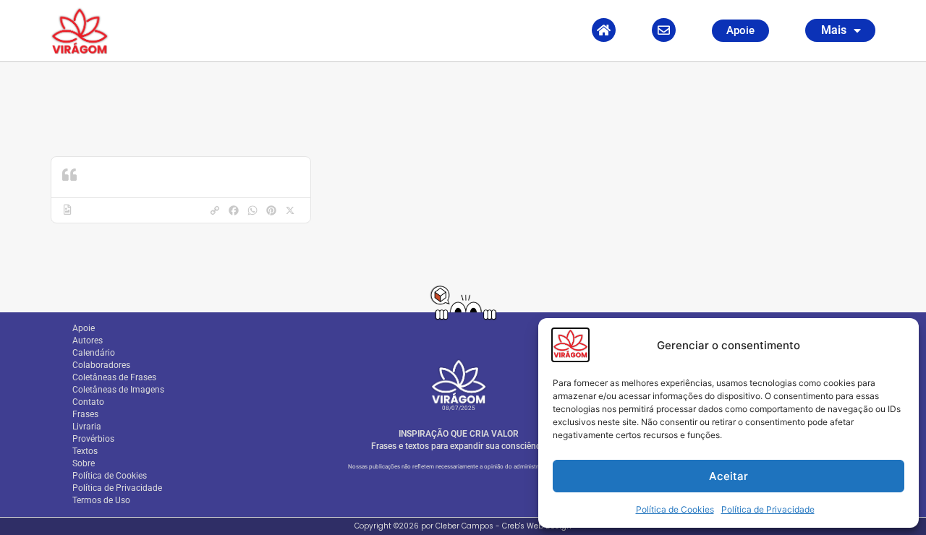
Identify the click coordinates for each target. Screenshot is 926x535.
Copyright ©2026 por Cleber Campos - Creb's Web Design (463, 526)
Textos (85, 451)
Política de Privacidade (768, 509)
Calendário (93, 353)
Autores (87, 340)
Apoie (83, 328)
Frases (85, 414)
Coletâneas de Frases (114, 377)
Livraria (86, 426)
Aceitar (728, 476)
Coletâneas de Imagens (118, 390)
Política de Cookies (675, 509)
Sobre (83, 463)
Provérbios (93, 439)
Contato (88, 402)
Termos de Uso (101, 500)
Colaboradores (101, 365)
